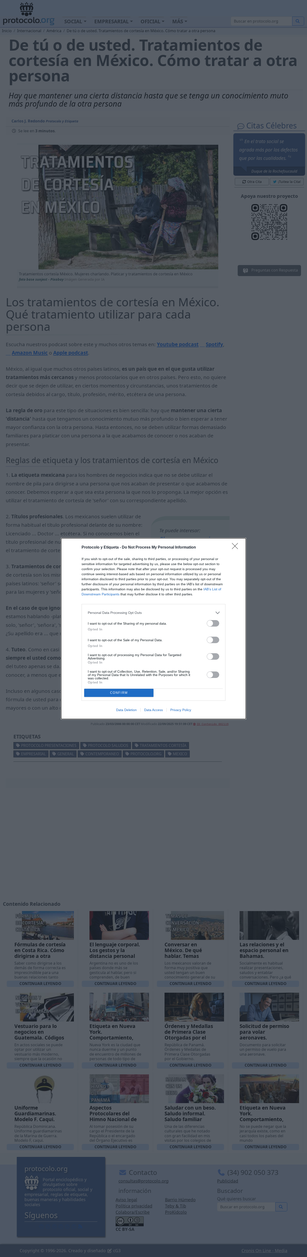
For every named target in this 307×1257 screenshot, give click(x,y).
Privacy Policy (180, 710)
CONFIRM (119, 693)
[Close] (236, 547)
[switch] (213, 623)
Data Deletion (126, 710)
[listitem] (153, 612)
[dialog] (153, 628)
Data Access (153, 710)
